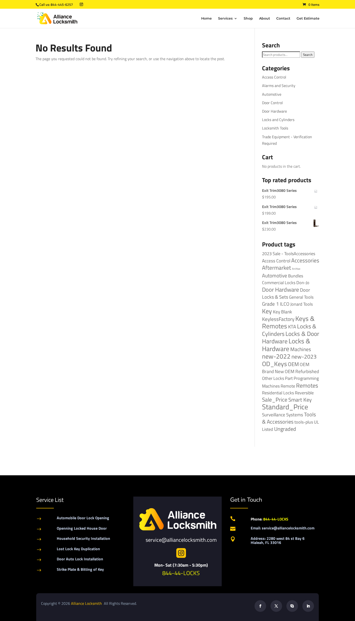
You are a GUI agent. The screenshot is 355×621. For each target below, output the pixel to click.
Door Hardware (274, 111)
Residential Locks (278, 393)
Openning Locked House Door (82, 528)
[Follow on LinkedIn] (308, 606)
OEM (293, 364)
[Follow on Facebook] (260, 606)
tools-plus (303, 422)
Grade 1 (270, 304)
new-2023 (304, 356)
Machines (300, 349)
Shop (248, 19)
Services (225, 19)
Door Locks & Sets (286, 293)
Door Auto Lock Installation (80, 559)
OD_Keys (274, 363)
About (264, 19)
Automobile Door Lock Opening (83, 518)
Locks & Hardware (286, 344)
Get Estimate (308, 19)
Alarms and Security (278, 85)
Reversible (304, 392)
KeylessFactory (278, 319)
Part (289, 378)
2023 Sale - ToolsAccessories (288, 253)
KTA (292, 326)
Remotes (307, 385)
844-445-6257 (62, 4)
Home (206, 19)
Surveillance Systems (282, 414)
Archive (296, 269)
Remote (288, 386)
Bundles (295, 275)
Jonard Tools (301, 304)
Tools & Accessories (289, 418)
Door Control (272, 103)
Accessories (305, 260)
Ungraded (285, 429)
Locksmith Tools (275, 128)
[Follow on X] (276, 606)
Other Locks (273, 378)
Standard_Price (285, 406)
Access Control (274, 77)
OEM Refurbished (302, 371)
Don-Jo (302, 282)
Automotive (271, 94)
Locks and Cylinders (278, 120)
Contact (283, 19)
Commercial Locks (278, 282)
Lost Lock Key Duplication (78, 549)
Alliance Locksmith (87, 603)
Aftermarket (276, 267)
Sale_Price (274, 399)
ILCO (284, 304)
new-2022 (276, 356)
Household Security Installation (83, 538)
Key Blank (282, 311)
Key (267, 311)
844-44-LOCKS (181, 573)
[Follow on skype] (292, 606)
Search (307, 54)
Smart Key (300, 400)
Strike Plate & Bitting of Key (80, 569)
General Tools (301, 297)
